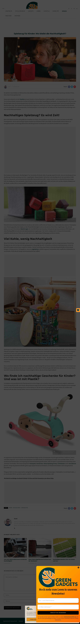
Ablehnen (52, 619)
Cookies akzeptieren (35, 619)
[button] (77, 608)
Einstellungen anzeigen (69, 619)
